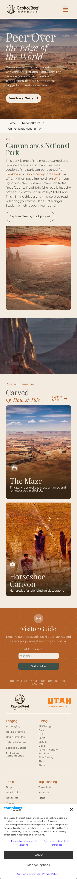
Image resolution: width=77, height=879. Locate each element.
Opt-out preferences (28, 873)
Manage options (38, 865)
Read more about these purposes (57, 843)
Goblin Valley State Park (43, 174)
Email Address (29, 649)
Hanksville (13, 174)
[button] (71, 809)
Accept (38, 854)
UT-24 (58, 178)
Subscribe (38, 666)
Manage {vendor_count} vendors (23, 843)
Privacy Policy (50, 873)
